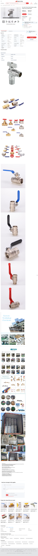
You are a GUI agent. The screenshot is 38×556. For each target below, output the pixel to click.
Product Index (34, 549)
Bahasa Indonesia (21, 551)
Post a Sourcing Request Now (10, 496)
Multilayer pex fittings (12, 531)
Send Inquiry (24, 14)
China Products (6, 549)
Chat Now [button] (30, 14)
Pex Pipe (2, 528)
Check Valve (7, 538)
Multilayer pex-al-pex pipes (22, 528)
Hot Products (3, 549)
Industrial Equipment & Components (6, 5)
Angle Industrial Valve (25, 543)
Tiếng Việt (18, 551)
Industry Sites (26, 549)
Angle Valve (2, 538)
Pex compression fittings (3, 531)
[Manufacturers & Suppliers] (19, 1)
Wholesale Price (22, 549)
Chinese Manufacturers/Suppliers (12, 549)
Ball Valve (14, 5)
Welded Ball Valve (22, 538)
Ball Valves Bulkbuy (8, 545)
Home (1, 5)
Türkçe (15, 551)
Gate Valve (11, 538)
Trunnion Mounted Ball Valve (29, 538)
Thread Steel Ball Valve (18, 543)
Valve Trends (2, 545)
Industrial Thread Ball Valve (11, 543)
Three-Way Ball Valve (16, 538)
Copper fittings (11, 528)
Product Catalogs (11, 527)
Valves (29, 528)
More (1, 546)
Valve (11, 5)
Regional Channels (30, 549)
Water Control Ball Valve (4, 543)
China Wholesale (18, 549)
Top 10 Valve (31, 543)
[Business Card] (36, 34)
